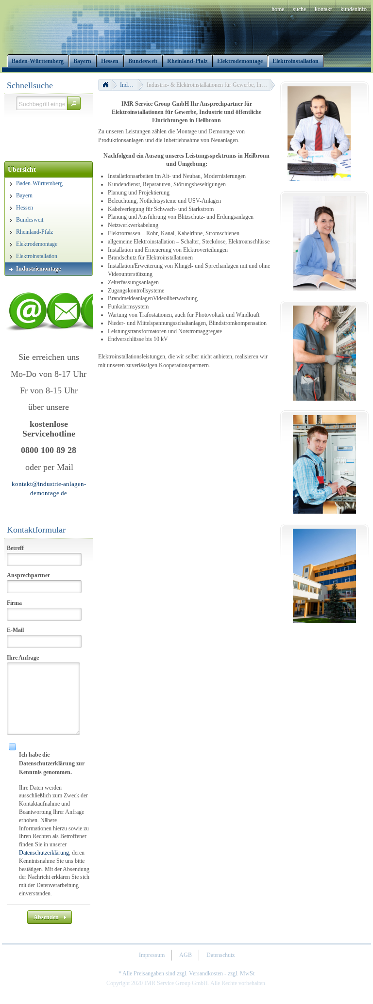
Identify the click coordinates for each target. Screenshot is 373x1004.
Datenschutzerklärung (44, 852)
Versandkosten (206, 973)
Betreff (15, 548)
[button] (74, 103)
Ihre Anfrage (23, 657)
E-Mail (15, 630)
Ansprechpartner (28, 575)
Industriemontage (132, 84)
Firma (14, 602)
